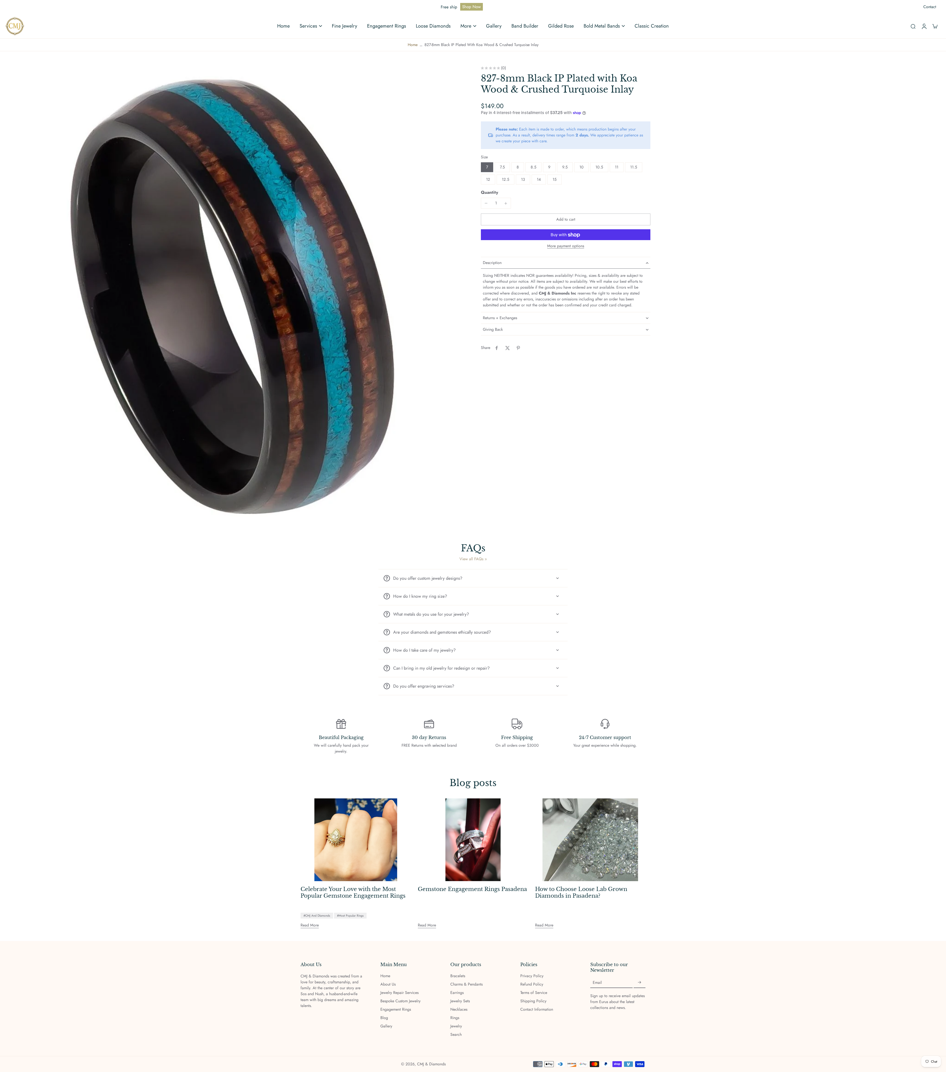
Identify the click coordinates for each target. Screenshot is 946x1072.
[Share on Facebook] (496, 348)
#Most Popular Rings (350, 915)
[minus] (486, 203)
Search (456, 1034)
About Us (388, 984)
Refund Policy (531, 984)
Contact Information (536, 1009)
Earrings (457, 992)
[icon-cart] (934, 26)
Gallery (386, 1026)
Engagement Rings (395, 1009)
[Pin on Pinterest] (518, 348)
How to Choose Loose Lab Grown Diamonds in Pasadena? (581, 892)
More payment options (565, 246)
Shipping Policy (533, 1001)
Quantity (489, 192)
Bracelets (457, 976)
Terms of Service (533, 992)
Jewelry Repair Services (399, 992)
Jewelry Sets (460, 1001)
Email (597, 982)
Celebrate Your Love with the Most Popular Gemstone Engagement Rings (353, 892)
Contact (929, 7)
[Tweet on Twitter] (507, 348)
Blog (384, 1018)
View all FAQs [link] (471, 559)
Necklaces (458, 1009)
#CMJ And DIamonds (317, 915)
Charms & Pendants (466, 984)
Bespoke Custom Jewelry (400, 1001)
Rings (454, 1018)
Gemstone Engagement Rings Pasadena (472, 889)
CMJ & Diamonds (431, 1064)
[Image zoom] (235, 296)
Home (413, 45)
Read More (310, 925)
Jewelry (456, 1026)
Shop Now (471, 7)
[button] (565, 220)
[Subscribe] (639, 982)
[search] (913, 26)
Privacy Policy (531, 976)
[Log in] (923, 25)
